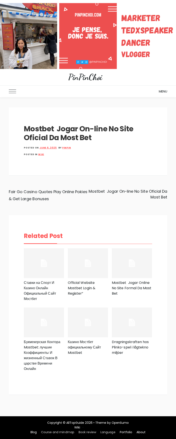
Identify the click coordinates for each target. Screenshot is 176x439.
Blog (33, 432)
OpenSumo (120, 423)
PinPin (66, 147)
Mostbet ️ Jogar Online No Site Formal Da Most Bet (131, 288)
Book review (87, 432)
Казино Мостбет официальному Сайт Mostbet (84, 347)
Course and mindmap (57, 432)
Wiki (41, 154)
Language (107, 432)
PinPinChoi (85, 77)
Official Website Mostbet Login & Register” (81, 288)
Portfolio (126, 432)
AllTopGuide (75, 423)
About (141, 432)
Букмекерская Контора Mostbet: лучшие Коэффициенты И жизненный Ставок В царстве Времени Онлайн (42, 355)
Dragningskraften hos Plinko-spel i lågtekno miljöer (130, 347)
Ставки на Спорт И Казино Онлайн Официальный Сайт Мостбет (40, 290)
